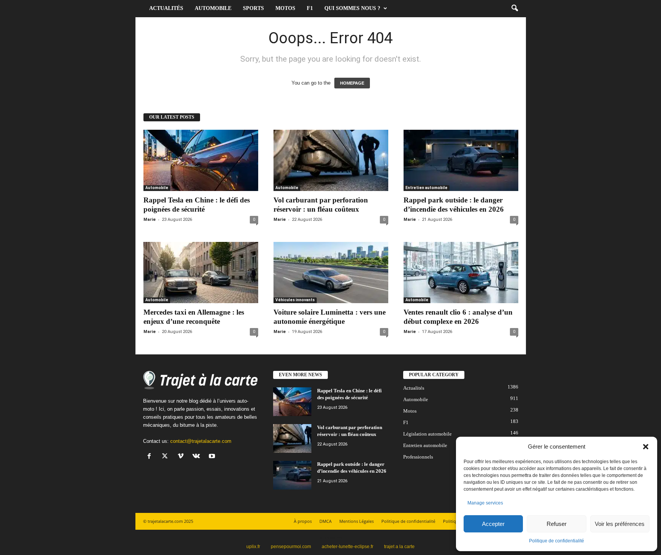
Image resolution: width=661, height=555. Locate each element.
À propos (303, 521)
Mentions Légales (356, 521)
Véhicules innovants (295, 300)
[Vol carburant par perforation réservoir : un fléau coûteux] (331, 160)
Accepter (493, 524)
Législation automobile (427, 434)
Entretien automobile (426, 188)
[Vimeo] (182, 457)
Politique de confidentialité (556, 541)
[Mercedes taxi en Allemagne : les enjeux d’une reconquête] (200, 272)
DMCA (325, 521)
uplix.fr (253, 546)
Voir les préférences (620, 524)
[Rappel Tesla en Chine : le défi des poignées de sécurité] (200, 160)
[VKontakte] (198, 457)
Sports (253, 8)
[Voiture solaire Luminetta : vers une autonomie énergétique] (331, 272)
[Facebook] (151, 457)
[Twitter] (166, 457)
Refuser (557, 524)
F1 (310, 8)
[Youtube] (213, 457)
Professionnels (418, 457)
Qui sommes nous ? (352, 8)
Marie (149, 219)
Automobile (213, 8)
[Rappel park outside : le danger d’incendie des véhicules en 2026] (461, 160)
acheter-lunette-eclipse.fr (347, 546)
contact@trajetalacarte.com (200, 441)
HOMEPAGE (352, 83)
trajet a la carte (399, 546)
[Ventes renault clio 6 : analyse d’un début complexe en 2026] (461, 272)
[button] (646, 447)
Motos (285, 8)
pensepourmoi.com (291, 546)
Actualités (166, 8)
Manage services (485, 503)
